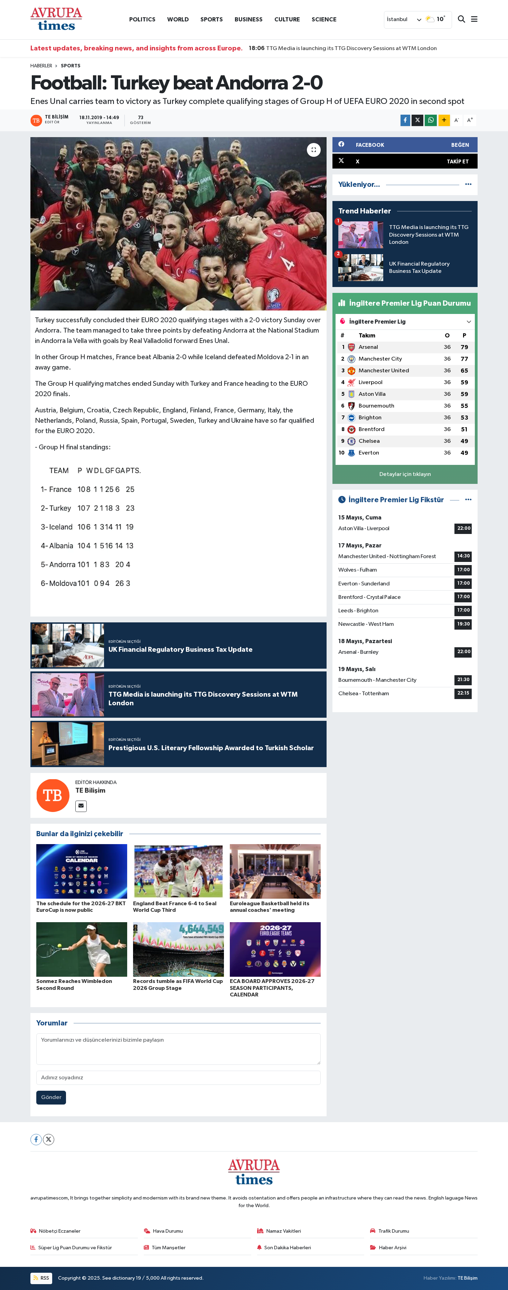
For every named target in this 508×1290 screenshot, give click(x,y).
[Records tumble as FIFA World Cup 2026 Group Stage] (178, 949)
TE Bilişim (90, 790)
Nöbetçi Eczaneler (60, 1231)
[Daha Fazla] (444, 120)
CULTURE (287, 19)
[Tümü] (468, 185)
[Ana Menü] (471, 19)
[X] (48, 1139)
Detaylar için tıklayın (405, 474)
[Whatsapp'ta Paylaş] (431, 120)
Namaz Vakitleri (283, 1231)
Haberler (41, 66)
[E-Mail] (81, 806)
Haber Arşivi (392, 1247)
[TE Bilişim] (52, 795)
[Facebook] (36, 1139)
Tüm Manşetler (169, 1247)
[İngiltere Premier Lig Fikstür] (468, 500)
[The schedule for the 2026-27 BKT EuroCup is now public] (81, 871)
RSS (44, 1278)
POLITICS (142, 19)
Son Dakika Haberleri (287, 1247)
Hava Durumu (168, 1231)
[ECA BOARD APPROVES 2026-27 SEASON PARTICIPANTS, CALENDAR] (275, 949)
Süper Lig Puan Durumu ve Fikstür (75, 1247)
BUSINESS (249, 19)
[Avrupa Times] (56, 19)
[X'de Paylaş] (417, 120)
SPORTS (211, 19)
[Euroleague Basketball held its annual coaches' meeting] (275, 871)
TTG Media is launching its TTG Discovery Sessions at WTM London (343, 48)
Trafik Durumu (393, 1231)
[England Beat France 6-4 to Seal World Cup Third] (178, 871)
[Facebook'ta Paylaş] (405, 120)
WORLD (178, 19)
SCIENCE (324, 19)
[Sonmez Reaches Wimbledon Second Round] (81, 949)
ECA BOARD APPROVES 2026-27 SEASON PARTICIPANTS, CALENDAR (272, 987)
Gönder (51, 1097)
